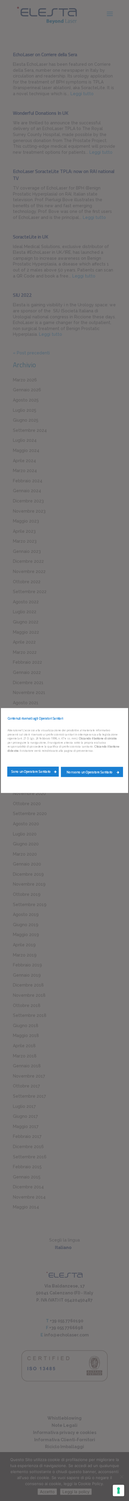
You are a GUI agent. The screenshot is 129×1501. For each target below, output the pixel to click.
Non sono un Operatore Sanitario (90, 772)
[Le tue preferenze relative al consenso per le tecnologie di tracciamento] (118, 1490)
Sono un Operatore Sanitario (31, 772)
